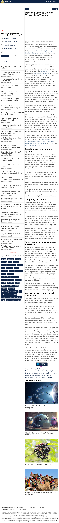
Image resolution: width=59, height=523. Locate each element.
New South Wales (6, 276)
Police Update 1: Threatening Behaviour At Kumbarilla (11, 99)
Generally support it (10, 42)
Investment (4, 279)
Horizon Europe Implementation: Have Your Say (12, 178)
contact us (25, 522)
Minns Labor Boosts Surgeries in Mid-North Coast (12, 113)
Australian (16, 262)
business (12, 271)
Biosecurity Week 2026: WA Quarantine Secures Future (10, 220)
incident (19, 300)
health (3, 268)
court (8, 300)
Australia (4, 259)
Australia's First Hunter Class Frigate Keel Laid (11, 139)
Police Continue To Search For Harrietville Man (11, 80)
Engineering (29, 373)
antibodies (47, 375)
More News (12, 252)
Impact (3, 300)
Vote (5, 55)
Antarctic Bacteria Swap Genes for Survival (11, 67)
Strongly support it (9, 38)
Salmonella (38, 373)
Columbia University (40, 377)
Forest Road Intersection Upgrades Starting (9, 86)
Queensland (5, 271)
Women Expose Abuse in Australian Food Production (10, 146)
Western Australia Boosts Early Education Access (12, 240)
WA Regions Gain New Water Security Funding (11, 93)
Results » (17, 55)
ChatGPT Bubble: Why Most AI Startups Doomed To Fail (39, 434)
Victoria (14, 265)
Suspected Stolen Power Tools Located (11, 166)
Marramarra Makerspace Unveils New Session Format (11, 213)
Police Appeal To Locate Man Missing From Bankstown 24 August (11, 206)
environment (50, 369)
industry (4, 282)
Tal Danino (44, 71)
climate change (11, 297)
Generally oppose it (9, 45)
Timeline (4, 61)
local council (10, 274)
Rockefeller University (50, 373)
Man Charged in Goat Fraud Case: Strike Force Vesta (10, 192)
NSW (9, 265)
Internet (13, 300)
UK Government (13, 291)
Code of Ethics (42, 507)
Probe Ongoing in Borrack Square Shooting (10, 159)
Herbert (44, 371)
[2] (1, 518)
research (4, 265)
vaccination (36, 371)
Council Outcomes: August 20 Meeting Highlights (11, 186)
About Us (13, 509)
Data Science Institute (32, 145)
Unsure (5, 52)
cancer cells (52, 377)
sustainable (11, 288)
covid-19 (4, 274)
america (19, 297)
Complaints (23, 509)
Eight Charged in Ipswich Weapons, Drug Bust (9, 119)
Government (11, 259)
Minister (17, 268)
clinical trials (29, 375)
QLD (20, 291)
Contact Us (4, 509)
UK (22, 271)
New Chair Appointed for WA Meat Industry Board (11, 132)
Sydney (15, 294)
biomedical (29, 377)
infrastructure (15, 276)
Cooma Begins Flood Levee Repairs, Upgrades (10, 73)
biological (51, 371)
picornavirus (39, 375)
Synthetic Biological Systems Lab (36, 53)
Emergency (4, 288)
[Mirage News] (6, 1)
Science (27, 9)
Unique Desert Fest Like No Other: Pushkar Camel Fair (40, 493)
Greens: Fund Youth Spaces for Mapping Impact (11, 153)
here (53, 360)
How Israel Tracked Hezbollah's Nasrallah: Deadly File (40, 407)
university (33, 369)
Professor (28, 371)
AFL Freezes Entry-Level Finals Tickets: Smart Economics (11, 199)
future (9, 294)
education (11, 279)
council (17, 271)
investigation (11, 282)
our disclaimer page (35, 522)
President (4, 297)
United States (5, 285)
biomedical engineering (42, 73)
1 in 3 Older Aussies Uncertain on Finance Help (11, 234)
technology (41, 369)
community (4, 262)
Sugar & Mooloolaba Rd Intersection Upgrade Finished (11, 172)
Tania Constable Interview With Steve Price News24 (12, 247)
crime (16, 285)
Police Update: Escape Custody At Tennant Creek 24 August (11, 107)
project (11, 285)
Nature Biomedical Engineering (41, 51)
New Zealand (5, 291)
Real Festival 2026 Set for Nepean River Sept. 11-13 (10, 227)
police (10, 262)
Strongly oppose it (9, 48)
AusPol (17, 282)
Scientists (4, 294)
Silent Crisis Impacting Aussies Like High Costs (11, 126)
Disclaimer (32, 507)
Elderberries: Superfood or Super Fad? (38, 464)
